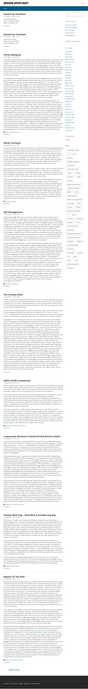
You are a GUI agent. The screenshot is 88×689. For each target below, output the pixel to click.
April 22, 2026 (15, 382)
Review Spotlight (16, 3)
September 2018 (70, 122)
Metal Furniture (12, 142)
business (69, 158)
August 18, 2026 (16, 16)
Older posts (14, 669)
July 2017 (67, 125)
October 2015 (69, 130)
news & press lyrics (72, 226)
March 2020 (68, 83)
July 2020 (67, 72)
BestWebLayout (35, 683)
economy (77, 173)
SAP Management (13, 212)
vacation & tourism (14, 132)
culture (69, 173)
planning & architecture (74, 234)
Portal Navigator (12, 54)
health (69, 192)
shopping (13, 201)
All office (7, 201)
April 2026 (68, 54)
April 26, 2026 (15, 57)
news (78, 222)
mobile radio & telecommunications (15, 426)
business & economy (73, 161)
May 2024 (68, 64)
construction (71, 165)
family (78, 177)
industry (69, 207)
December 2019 (69, 91)
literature (70, 218)
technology (70, 253)
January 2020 (69, 88)
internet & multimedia (73, 211)
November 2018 (69, 117)
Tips (68, 256)
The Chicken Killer (13, 294)
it (18, 284)
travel (7, 132)
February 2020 (69, 86)
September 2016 (70, 128)
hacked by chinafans (14, 14)
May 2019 (68, 109)
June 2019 (68, 107)
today (75, 256)
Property (79, 241)
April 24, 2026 (15, 145)
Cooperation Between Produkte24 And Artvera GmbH (32, 436)
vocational (70, 268)
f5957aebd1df (7, 16)
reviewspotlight (7, 57)
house (21, 660)
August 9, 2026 (15, 36)
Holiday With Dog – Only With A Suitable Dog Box (30, 515)
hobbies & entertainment (12, 504)
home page (70, 203)
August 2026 (68, 51)
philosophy (70, 230)
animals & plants (10, 566)
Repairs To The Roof (14, 576)
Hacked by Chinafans (15, 34)
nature (18, 566)
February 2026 (69, 59)
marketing (79, 218)
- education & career (73, 150)
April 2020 (68, 80)
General (7, 26)
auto (74, 154)
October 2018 (69, 120)
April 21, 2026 (15, 438)
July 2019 (67, 104)
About (82, 3)
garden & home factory (11, 660)
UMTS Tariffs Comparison (17, 380)
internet (78, 207)
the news (80, 253)
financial (69, 180)
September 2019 (70, 99)
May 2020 (68, 78)
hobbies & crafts (72, 196)
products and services (73, 237)
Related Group (22, 445)
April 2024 (68, 67)
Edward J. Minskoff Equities (40, 630)
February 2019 (69, 112)
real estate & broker (73, 245)
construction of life (72, 169)
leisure (22, 504)
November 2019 (69, 93)
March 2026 (68, 57)
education (70, 177)
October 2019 (69, 96)
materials (70, 222)
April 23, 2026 (15, 214)
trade (68, 260)
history (77, 192)
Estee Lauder (11, 223)
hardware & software (11, 284)
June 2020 (68, 75)
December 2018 (69, 114)
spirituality (70, 249)
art (68, 154)
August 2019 (68, 101)
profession (70, 241)
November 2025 (69, 62)
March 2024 (68, 70)
